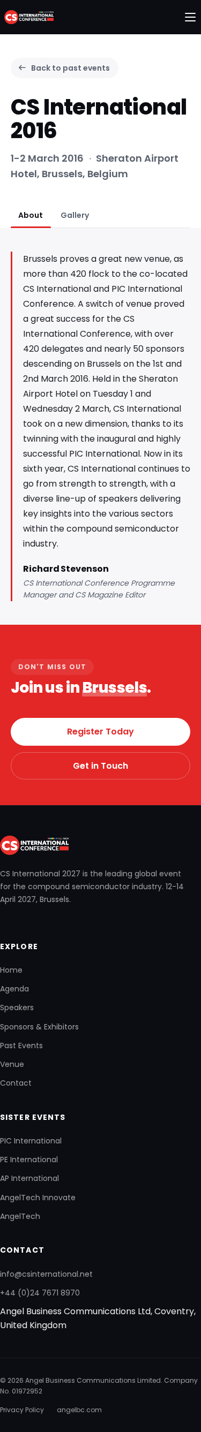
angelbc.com (79, 1409)
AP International (29, 1178)
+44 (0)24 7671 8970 (40, 1292)
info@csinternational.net (46, 1274)
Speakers (17, 1007)
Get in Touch (100, 766)
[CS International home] (27, 17)
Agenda (14, 988)
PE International (29, 1159)
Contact (16, 1083)
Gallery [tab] (75, 215)
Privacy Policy (22, 1409)
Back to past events (70, 68)
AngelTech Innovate (38, 1197)
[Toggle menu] (190, 17)
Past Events (21, 1045)
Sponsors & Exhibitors (39, 1026)
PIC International (31, 1140)
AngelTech (20, 1216)
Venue (12, 1064)
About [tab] (30, 215)
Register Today (100, 731)
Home (11, 970)
